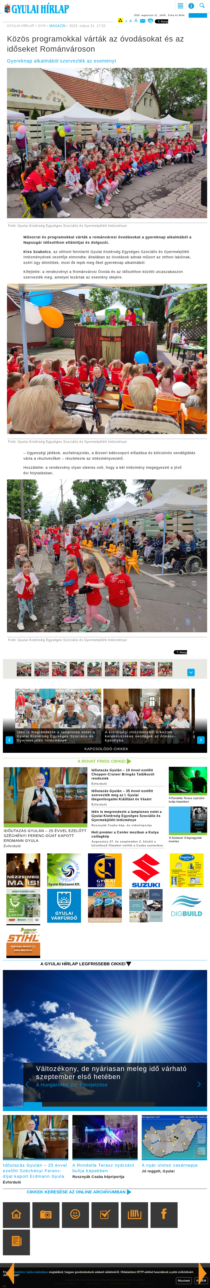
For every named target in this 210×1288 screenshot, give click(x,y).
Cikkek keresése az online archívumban (76, 1191)
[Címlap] (16, 1221)
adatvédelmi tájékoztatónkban (29, 1272)
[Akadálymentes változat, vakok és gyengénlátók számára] (120, 21)
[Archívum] (134, 1221)
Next (201, 1087)
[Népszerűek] (75, 1221)
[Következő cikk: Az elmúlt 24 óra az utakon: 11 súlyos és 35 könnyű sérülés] (10, 1273)
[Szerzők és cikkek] (16, 1248)
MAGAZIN (57, 26)
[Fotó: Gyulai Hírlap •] (24, 675)
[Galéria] (46, 1221)
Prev (29, 1087)
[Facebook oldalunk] (164, 1221)
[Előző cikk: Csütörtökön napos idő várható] (202, 1273)
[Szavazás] (105, 1221)
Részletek (184, 1280)
